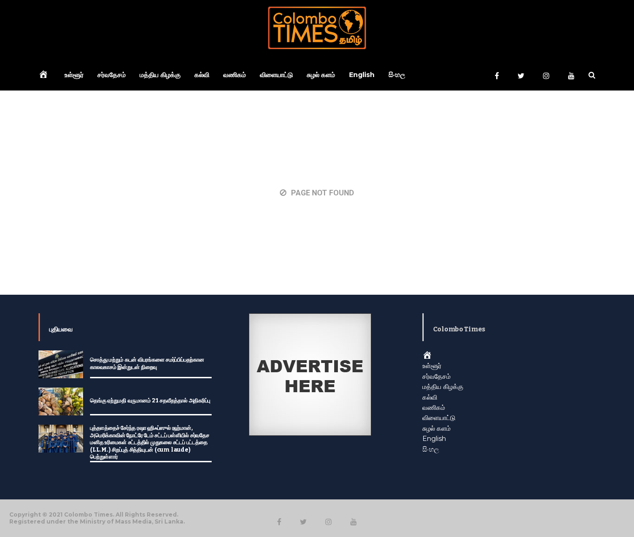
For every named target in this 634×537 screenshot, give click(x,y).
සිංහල (396, 75)
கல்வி (201, 75)
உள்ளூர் (74, 75)
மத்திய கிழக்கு (160, 75)
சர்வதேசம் (111, 75)
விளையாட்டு (276, 75)
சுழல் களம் (321, 75)
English (362, 75)
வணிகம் (234, 75)
